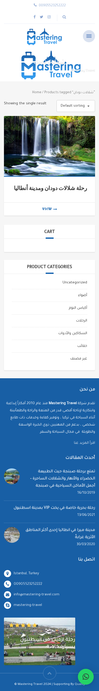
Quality (80, 684)
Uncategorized (75, 283)
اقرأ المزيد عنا (84, 443)
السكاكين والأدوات (72, 333)
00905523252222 (28, 584)
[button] (86, 677)
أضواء (82, 295)
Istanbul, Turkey (26, 574)
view (47, 209)
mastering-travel (28, 605)
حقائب (82, 346)
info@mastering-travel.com (36, 595)
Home (36, 93)
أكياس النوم (78, 308)
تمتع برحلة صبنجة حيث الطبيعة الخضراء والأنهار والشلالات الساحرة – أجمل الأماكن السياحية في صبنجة (62, 479)
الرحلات (81, 321)
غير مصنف (78, 359)
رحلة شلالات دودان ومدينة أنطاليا (50, 188)
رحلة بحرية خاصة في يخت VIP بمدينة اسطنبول (54, 508)
